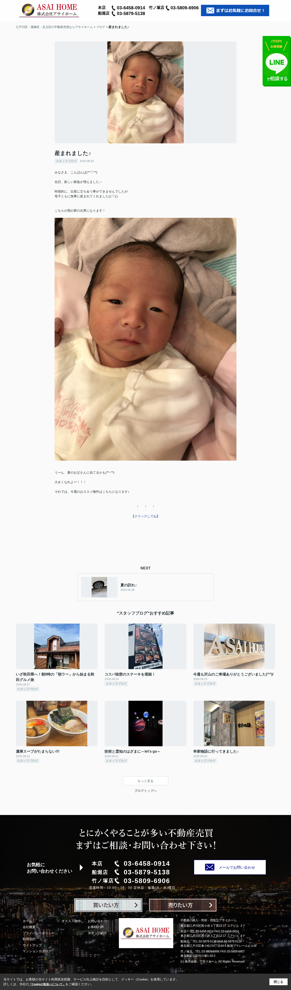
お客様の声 (96, 927)
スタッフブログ (66, 161)
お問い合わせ (97, 921)
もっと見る (145, 781)
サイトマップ (32, 945)
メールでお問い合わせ (237, 867)
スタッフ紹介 (97, 933)
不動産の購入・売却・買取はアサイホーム (209, 920)
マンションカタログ (37, 951)
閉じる (278, 982)
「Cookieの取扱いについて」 (47, 984)
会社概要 (29, 927)
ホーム (27, 921)
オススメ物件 (71, 921)
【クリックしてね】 (145, 516)
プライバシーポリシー (39, 933)
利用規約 (29, 939)
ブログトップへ (145, 790)
